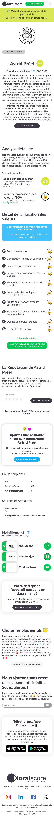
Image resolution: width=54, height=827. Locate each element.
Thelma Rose (27, 567)
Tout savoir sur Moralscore (27, 664)
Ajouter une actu (41, 400)
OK (48, 705)
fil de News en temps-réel (32, 18)
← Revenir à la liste (13, 52)
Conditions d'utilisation (15, 812)
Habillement (26, 71)
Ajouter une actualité (27, 459)
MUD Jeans (26, 546)
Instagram (8, 797)
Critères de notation (27, 338)
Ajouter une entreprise (27, 787)
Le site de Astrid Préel (27, 126)
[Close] (49, 720)
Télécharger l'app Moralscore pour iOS (16, 748)
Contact (7, 787)
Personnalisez (35, 4)
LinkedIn (20, 797)
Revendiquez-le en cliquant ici (27, 345)
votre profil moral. (10, 203)
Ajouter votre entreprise (27, 607)
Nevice (23, 556)
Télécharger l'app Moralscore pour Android (38, 748)
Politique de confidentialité (36, 812)
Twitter (45, 797)
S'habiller (11, 71)
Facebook (33, 797)
